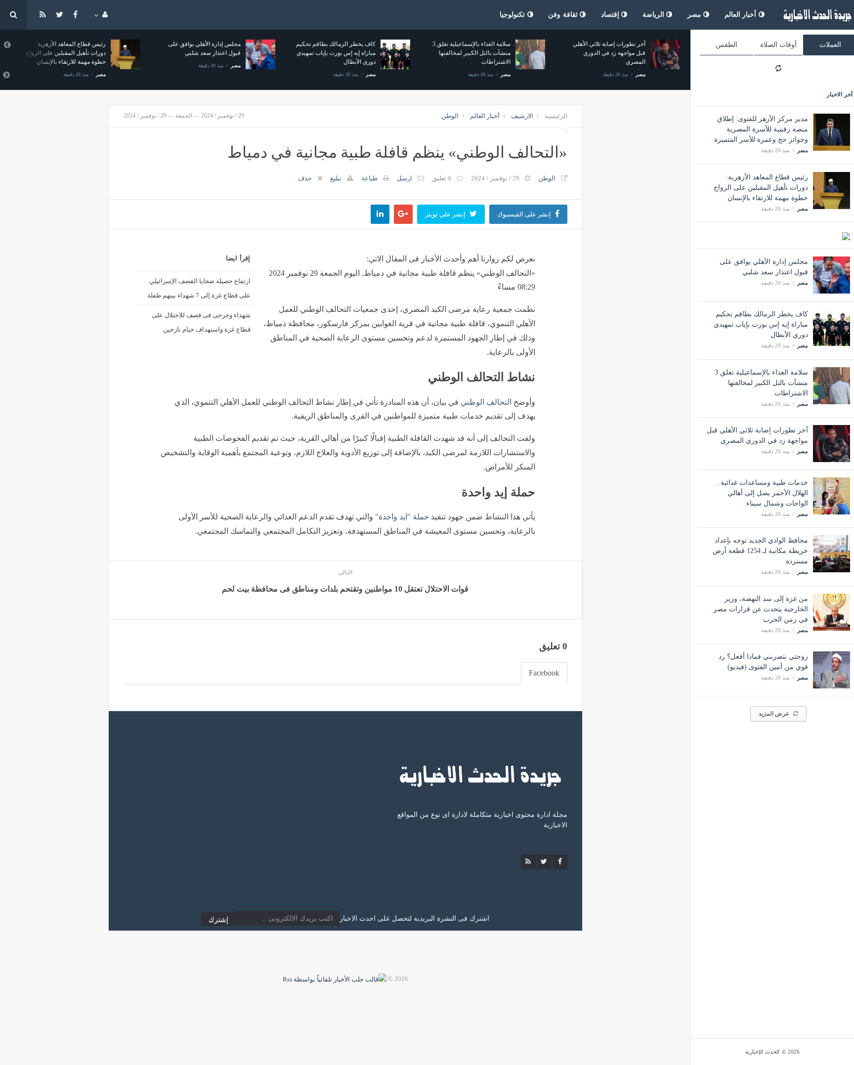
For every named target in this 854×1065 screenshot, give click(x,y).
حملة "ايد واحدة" (402, 516)
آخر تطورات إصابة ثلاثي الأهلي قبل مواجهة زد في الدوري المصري (609, 53)
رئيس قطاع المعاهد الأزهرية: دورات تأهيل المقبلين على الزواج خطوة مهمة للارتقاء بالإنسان (761, 187)
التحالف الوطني (486, 402)
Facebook (544, 673)
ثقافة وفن (564, 14)
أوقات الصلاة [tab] (778, 44)
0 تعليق (441, 178)
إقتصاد (611, 14)
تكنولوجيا (513, 14)
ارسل (404, 178)
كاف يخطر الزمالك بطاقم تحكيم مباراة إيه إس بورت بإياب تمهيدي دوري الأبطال (761, 324)
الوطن (450, 116)
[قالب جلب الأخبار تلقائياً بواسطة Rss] (334, 978)
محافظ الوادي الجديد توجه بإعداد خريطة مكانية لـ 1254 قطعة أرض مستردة (760, 551)
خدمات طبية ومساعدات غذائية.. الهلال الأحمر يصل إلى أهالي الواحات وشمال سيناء (762, 493)
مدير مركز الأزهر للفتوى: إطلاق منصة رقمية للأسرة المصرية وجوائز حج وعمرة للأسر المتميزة (761, 129)
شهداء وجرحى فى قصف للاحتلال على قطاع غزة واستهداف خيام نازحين (201, 322)
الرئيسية (556, 116)
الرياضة (654, 14)
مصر (695, 14)
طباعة (369, 178)
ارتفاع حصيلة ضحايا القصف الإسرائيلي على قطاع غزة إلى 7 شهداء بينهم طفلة (198, 287)
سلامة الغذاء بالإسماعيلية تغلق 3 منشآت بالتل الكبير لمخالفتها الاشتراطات (761, 383)
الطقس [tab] (726, 44)
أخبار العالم (742, 14)
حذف (305, 178)
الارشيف (522, 116)
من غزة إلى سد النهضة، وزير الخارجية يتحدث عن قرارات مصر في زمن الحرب (760, 609)
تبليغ (336, 178)
